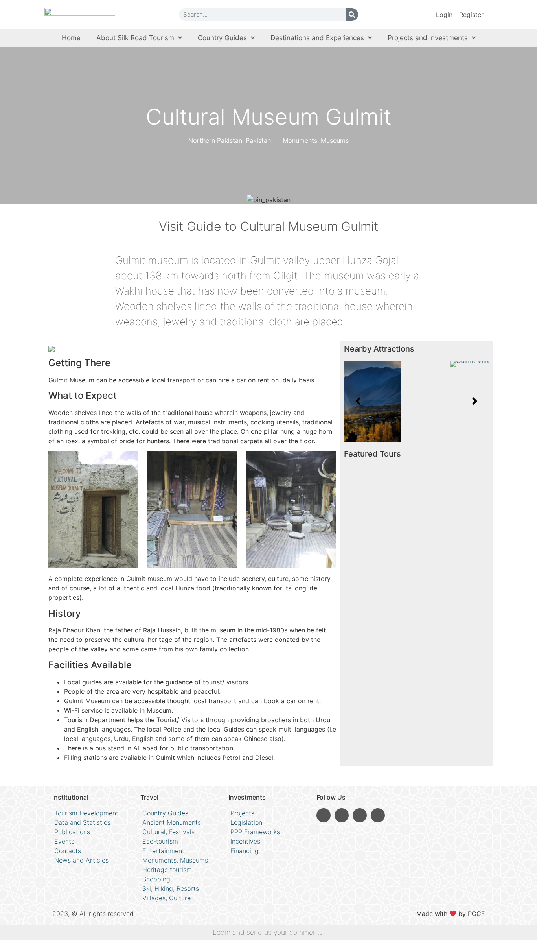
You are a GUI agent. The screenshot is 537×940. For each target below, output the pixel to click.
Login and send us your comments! (269, 932)
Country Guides (222, 38)
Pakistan (258, 140)
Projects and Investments (428, 38)
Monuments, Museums (316, 140)
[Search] (352, 14)
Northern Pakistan (215, 140)
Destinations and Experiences (317, 38)
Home (71, 38)
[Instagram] (323, 815)
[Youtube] (342, 815)
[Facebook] (360, 815)
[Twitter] (378, 815)
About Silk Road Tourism (135, 38)
